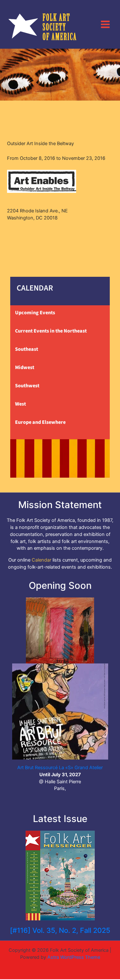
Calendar (41, 560)
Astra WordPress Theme (73, 957)
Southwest (27, 385)
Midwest (24, 367)
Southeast (26, 349)
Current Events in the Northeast (51, 330)
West (20, 403)
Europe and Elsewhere (40, 422)
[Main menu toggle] (105, 24)
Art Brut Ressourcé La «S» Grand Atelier (60, 767)
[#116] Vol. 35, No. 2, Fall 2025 (60, 930)
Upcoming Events (35, 312)
